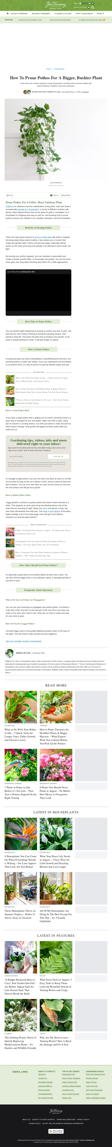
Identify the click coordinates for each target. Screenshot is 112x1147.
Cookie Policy (35, 1123)
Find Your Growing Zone (95, 1074)
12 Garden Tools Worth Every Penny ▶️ (92, 20)
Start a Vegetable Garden (96, 1098)
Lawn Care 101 (92, 1086)
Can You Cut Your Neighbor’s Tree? (30, 20)
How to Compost (92, 1094)
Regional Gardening (41, 13)
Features (85, 92)
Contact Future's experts (43, 1119)
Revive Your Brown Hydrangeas (60, 20)
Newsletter (67, 195)
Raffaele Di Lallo (53, 92)
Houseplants (59, 69)
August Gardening (19, 13)
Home (48, 69)
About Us (42, 1074)
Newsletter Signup (45, 1082)
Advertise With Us (45, 1086)
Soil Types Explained (94, 1090)
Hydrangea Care (68, 1074)
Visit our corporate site (87, 1140)
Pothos (9, 206)
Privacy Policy (83, 1119)
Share (11, 195)
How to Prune (91, 1082)
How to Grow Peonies (70, 1094)
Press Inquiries (44, 1090)
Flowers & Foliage (62, 13)
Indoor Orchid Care (69, 1082)
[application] (38, 292)
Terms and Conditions (65, 1119)
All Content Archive (45, 1098)
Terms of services (32, 462)
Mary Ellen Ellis (40, 92)
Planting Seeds (92, 1078)
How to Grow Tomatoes (71, 1078)
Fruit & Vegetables (84, 13)
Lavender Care (68, 1090)
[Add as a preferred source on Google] (56, 1131)
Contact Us (42, 1078)
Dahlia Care (67, 1098)
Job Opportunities (45, 1094)
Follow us (56, 195)
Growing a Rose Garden (71, 1086)
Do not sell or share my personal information (62, 1123)
